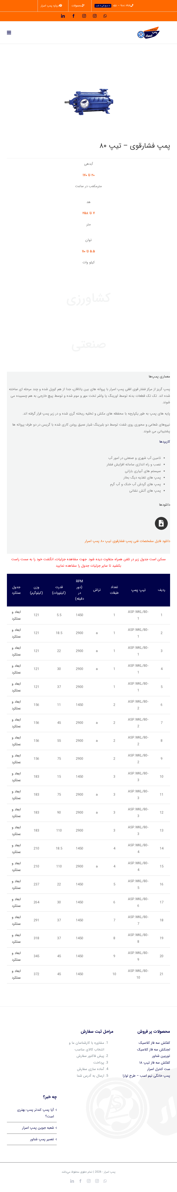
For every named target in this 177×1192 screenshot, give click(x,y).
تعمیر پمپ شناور (42, 1139)
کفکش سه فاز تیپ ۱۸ (154, 1062)
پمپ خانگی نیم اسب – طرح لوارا (146, 1076)
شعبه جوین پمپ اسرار (38, 1128)
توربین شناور (161, 1056)
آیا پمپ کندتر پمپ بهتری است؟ (35, 1113)
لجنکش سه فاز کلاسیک (153, 1049)
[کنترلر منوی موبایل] (9, 32)
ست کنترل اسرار (158, 1069)
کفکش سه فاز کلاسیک (154, 1043)
